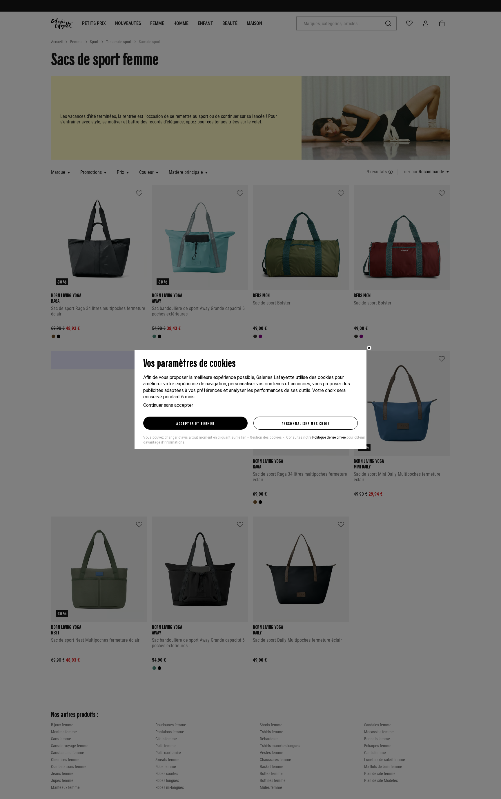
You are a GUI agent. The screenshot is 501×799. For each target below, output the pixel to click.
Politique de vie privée (329, 437)
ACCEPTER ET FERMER (195, 423)
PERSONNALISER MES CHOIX (306, 423)
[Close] (369, 348)
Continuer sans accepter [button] (168, 405)
